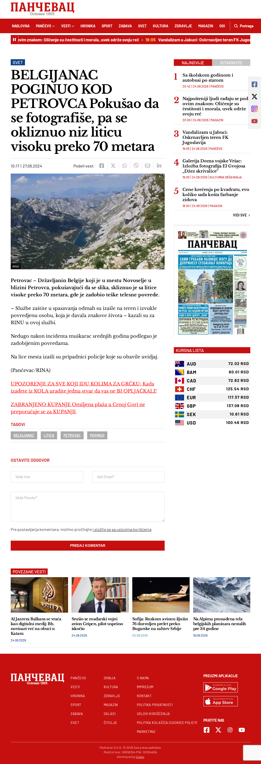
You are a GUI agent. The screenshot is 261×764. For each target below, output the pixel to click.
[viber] (136, 165)
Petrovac (72, 435)
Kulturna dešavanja (226, 177)
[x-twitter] (218, 730)
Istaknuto (231, 62)
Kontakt (144, 696)
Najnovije (193, 62)
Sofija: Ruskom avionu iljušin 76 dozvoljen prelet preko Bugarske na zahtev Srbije (160, 623)
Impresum (145, 687)
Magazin (205, 26)
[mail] (147, 165)
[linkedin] (159, 165)
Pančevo (43, 26)
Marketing (146, 732)
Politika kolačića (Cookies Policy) (167, 723)
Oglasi (109, 714)
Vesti (66, 26)
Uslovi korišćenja (153, 714)
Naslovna (21, 26)
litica (49, 435)
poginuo (97, 435)
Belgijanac (24, 435)
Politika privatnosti (155, 705)
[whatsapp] (124, 165)
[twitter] (113, 165)
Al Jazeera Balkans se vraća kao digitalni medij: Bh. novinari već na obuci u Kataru (36, 626)
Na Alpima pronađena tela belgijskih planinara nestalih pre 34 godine (219, 623)
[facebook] (101, 165)
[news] (39, 595)
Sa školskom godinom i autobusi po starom (207, 77)
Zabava (125, 26)
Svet (142, 26)
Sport (107, 26)
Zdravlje (183, 26)
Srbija (109, 678)
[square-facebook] (206, 730)
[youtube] (242, 730)
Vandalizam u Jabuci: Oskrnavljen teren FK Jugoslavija (203, 39)
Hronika (88, 26)
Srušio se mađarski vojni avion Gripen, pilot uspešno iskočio (97, 623)
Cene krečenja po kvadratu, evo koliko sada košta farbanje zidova (215, 194)
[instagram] (230, 730)
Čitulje (110, 723)
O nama (143, 678)
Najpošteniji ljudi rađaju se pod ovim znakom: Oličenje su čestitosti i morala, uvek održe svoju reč (215, 106)
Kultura (160, 26)
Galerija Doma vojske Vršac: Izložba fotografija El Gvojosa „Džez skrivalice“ (213, 166)
